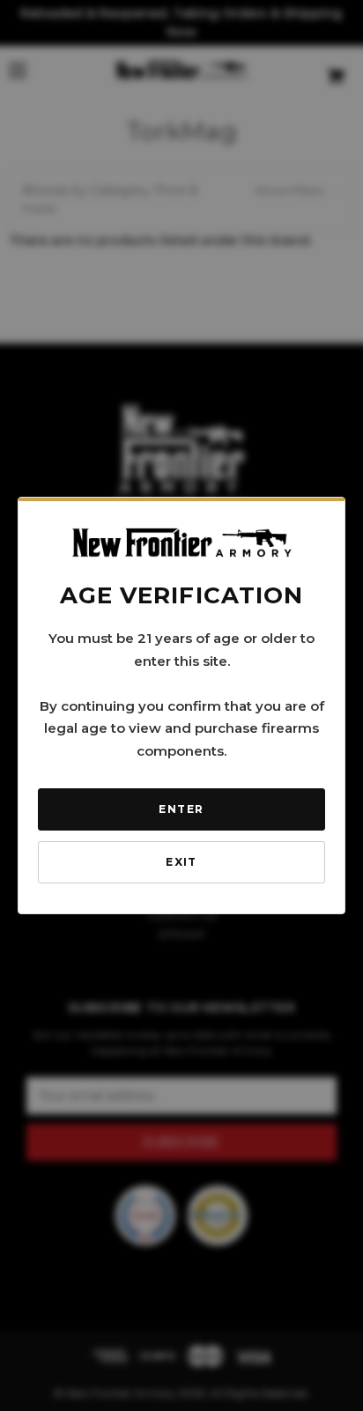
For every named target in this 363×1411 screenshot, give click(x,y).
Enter (181, 809)
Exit (181, 861)
